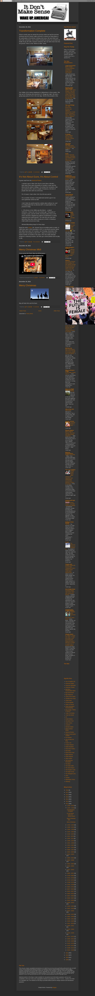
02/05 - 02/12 (70, 938)
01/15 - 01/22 (70, 945)
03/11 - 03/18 (70, 923)
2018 (67, 790)
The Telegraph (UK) (70, 773)
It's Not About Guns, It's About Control (38, 176)
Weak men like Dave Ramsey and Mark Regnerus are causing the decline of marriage (70, 328)
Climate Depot (69, 634)
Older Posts (57, 310)
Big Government (69, 692)
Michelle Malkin (69, 727)
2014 (67, 799)
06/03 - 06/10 (70, 893)
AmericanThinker (36, 180)
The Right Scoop (69, 771)
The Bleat (67, 763)
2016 (67, 794)
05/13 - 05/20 (70, 900)
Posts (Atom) (29, 313)
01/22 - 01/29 (70, 943)
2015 (67, 796)
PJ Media (67, 134)
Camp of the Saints (70, 696)
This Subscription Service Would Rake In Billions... (70, 147)
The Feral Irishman (68, 144)
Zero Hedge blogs (70, 589)
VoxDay (67, 777)
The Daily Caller (69, 765)
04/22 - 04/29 (70, 908)
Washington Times (70, 779)
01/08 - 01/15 (70, 947)
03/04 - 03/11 (70, 925)
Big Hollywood (69, 694)
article (30, 227)
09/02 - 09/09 (70, 860)
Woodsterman (69, 212)
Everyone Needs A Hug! (72, 424)
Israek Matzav (69, 719)
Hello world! (68, 410)
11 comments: (36, 172)
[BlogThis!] (45, 172)
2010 (67, 955)
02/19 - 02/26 (70, 933)
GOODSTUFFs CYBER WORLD (69, 610)
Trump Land (68, 564)
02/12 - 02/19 (70, 936)
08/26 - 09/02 (70, 863)
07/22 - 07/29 (70, 877)
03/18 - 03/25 (70, 921)
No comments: (36, 241)
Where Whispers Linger (69, 371)
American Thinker (70, 687)
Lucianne (67, 725)
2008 (67, 959)
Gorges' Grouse (69, 421)
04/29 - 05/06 (70, 906)
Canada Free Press (70, 698)
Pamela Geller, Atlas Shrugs (69, 88)
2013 (67, 801)
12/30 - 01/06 (70, 805)
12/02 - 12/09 (70, 829)
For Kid (72, 391)
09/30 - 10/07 (70, 849)
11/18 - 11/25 (70, 834)
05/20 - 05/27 (70, 898)
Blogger (54, 987)
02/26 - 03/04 (70, 929)
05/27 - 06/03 (70, 895)
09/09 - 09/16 (70, 857)
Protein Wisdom (69, 744)
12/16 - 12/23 (70, 825)
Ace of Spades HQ (70, 681)
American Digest (69, 683)
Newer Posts (22, 310)
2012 (67, 803)
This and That (68, 195)
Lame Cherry (68, 723)
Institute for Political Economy (70, 176)
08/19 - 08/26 (70, 866)
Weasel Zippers (69, 430)
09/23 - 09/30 (70, 852)
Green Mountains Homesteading (69, 707)
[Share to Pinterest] (49, 172)
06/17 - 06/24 (70, 889)
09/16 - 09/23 (70, 854)
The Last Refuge (69, 105)
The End (67, 524)
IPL (66, 717)
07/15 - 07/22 (70, 880)
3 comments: (42, 277)
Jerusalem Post (69, 721)
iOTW (66, 153)
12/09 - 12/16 (70, 827)
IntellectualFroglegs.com (70, 501)
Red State (68, 750)
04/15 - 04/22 (70, 910)
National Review (69, 732)
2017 (67, 792)
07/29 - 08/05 (70, 875)
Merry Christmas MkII (30, 249)
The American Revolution (69, 761)
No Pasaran (68, 737)
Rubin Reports (69, 756)
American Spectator (70, 685)
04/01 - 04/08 (70, 916)
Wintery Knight (69, 286)
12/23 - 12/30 (70, 807)
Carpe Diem (68, 700)
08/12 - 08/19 (70, 869)
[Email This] (44, 172)
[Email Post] (42, 172)
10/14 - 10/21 (70, 845)
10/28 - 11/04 (70, 840)
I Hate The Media (69, 713)
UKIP (66, 775)
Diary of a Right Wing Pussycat (69, 389)
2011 (67, 952)
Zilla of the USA (69, 409)
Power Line (68, 742)
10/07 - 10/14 (70, 847)
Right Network (69, 754)
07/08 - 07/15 (70, 882)
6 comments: (36, 306)
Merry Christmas (27, 285)
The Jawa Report (69, 767)
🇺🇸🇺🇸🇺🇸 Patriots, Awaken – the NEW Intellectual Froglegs (70, 504)
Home (19, 23)
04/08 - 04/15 (70, 914)
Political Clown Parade (69, 522)
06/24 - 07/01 (70, 886)
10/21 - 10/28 (70, 843)
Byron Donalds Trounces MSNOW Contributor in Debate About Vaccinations (69, 69)
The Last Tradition (70, 469)
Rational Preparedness (69, 453)
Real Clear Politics (70, 748)
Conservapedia (69, 702)
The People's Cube (70, 769)
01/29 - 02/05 (70, 941)
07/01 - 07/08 (70, 884)
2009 (67, 957)
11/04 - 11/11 (70, 838)
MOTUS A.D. (68, 348)
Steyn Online (68, 758)
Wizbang (67, 781)
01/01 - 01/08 (70, 950)
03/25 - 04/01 (70, 918)
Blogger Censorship (70, 454)
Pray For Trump (69, 47)
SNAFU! (67, 260)
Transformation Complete (32, 30)
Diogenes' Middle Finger (70, 223)
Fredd (67, 542)
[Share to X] (47, 172)
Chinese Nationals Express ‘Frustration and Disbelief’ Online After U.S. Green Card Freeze (70, 157)
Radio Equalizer (69, 746)
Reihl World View (69, 752)
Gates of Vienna (69, 704)
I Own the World (69, 715)
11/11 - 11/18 (70, 836)
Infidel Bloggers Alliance (69, 248)
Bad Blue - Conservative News (70, 690)
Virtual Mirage (69, 194)
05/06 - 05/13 (70, 902)
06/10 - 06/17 (70, 891)
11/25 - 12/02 (70, 831)
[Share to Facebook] (48, 172)
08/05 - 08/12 (70, 873)
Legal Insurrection (70, 65)
